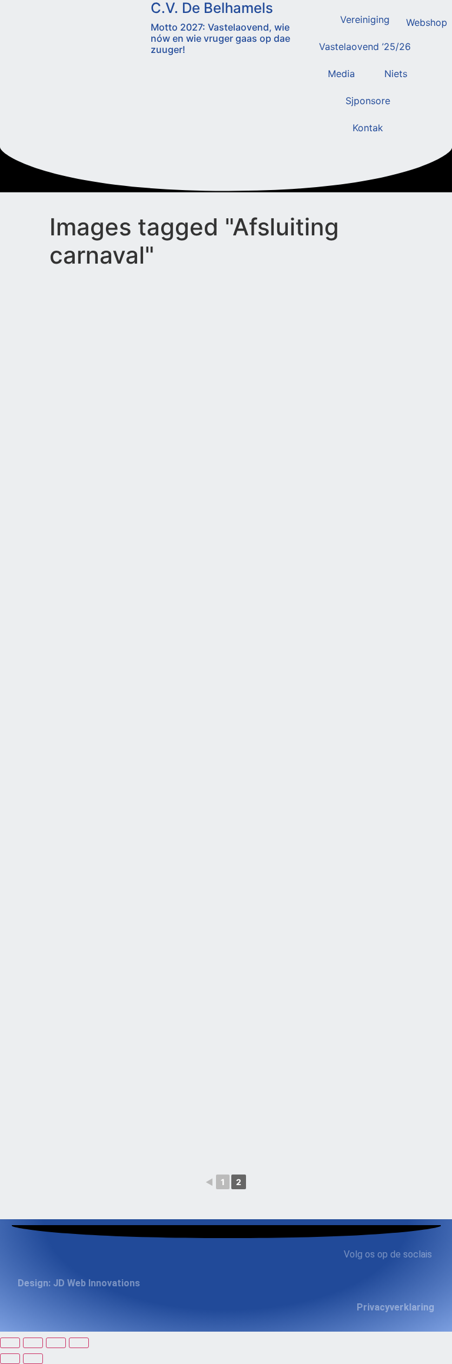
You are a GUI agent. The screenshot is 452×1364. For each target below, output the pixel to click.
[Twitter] (407, 1286)
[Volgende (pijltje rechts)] (33, 1358)
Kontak (368, 128)
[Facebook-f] (385, 1286)
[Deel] (56, 1343)
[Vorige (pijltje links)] (10, 1358)
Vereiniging (365, 19)
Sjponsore (367, 101)
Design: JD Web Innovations (79, 1283)
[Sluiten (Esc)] (79, 1343)
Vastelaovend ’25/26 (365, 46)
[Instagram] (429, 1286)
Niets (395, 73)
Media (341, 73)
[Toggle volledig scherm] (33, 1343)
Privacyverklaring (395, 1307)
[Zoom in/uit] (10, 1343)
